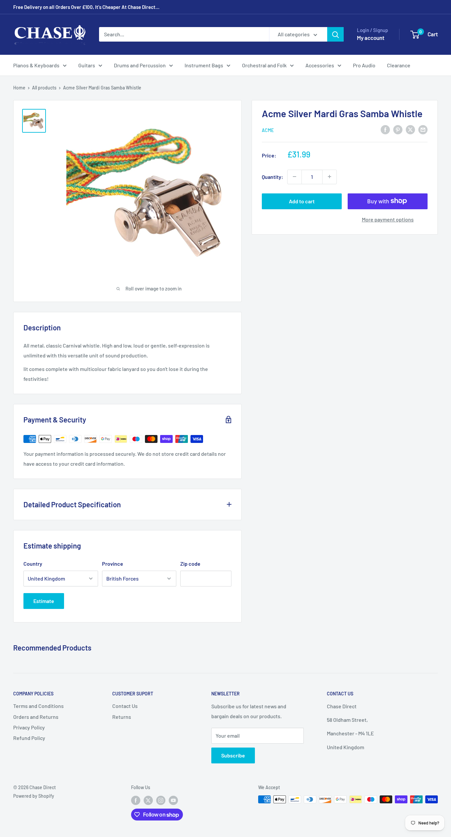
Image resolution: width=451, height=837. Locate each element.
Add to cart (302, 201)
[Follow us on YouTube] (173, 800)
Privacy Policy (29, 727)
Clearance (398, 65)
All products (44, 87)
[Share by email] (423, 129)
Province (112, 563)
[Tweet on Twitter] (410, 129)
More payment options (388, 219)
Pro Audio (364, 65)
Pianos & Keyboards (36, 65)
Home (19, 87)
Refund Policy (29, 738)
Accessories (319, 65)
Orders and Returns (35, 717)
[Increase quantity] (329, 177)
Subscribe (233, 755)
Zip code (190, 563)
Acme (268, 130)
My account (370, 37)
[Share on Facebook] (385, 129)
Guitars (86, 65)
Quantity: (272, 176)
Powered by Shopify (33, 796)
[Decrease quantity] (294, 177)
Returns (121, 717)
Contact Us (125, 706)
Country (32, 563)
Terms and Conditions (38, 706)
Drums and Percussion (140, 65)
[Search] (335, 34)
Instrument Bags (204, 65)
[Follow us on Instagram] (160, 800)
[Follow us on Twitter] (148, 800)
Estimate (43, 601)
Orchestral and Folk (264, 65)
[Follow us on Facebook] (135, 800)
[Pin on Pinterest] (397, 129)
